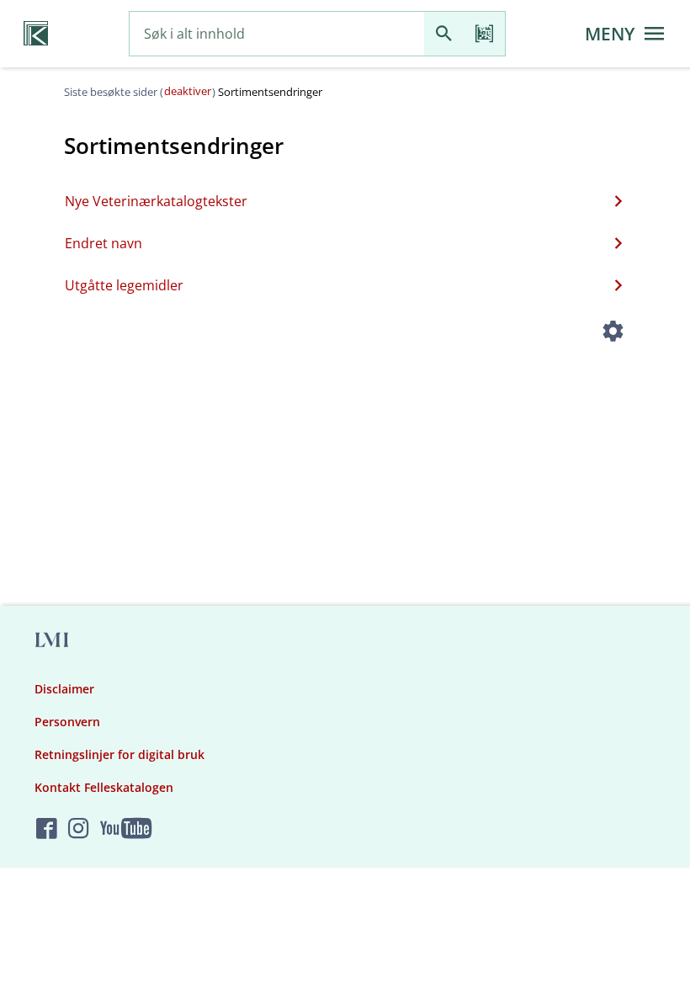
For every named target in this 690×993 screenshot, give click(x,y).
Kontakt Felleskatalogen (103, 787)
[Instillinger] (612, 333)
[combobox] (277, 34)
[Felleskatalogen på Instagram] (79, 829)
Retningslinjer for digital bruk (119, 754)
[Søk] (444, 34)
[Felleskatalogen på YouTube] (126, 829)
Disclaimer (64, 689)
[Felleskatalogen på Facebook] (47, 829)
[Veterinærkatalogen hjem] (35, 33)
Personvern (67, 722)
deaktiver (187, 90)
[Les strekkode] (484, 34)
